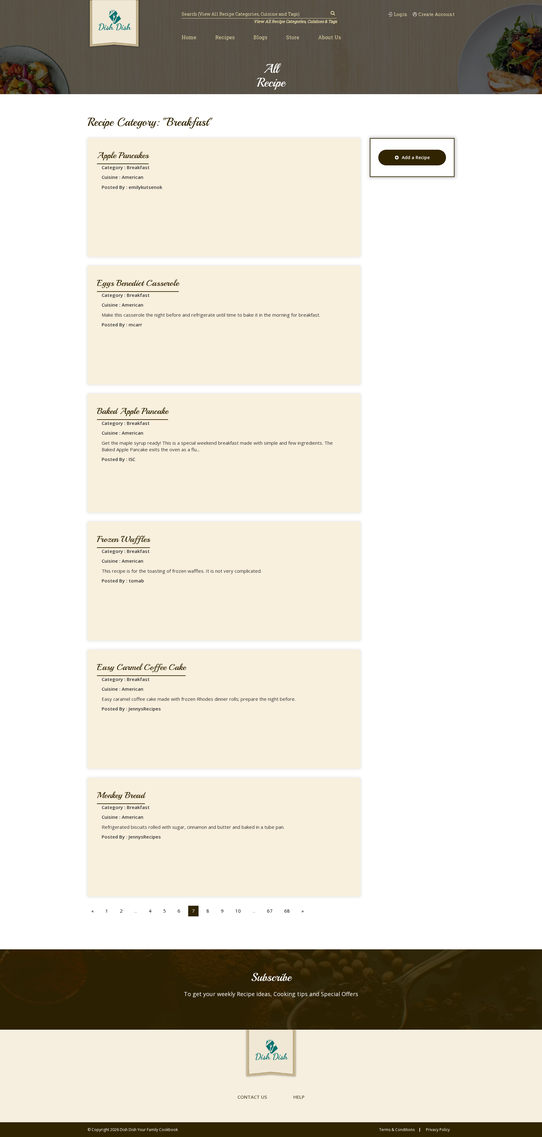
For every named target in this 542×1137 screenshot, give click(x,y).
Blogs (260, 37)
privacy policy (438, 1130)
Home (189, 37)
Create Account (436, 14)
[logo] (114, 24)
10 (238, 911)
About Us (329, 37)
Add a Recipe (416, 157)
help (299, 1097)
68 (287, 911)
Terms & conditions (397, 1130)
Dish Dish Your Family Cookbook (149, 1129)
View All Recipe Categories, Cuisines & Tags (295, 21)
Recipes (225, 37)
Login (400, 14)
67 (270, 911)
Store (292, 37)
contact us (252, 1097)
